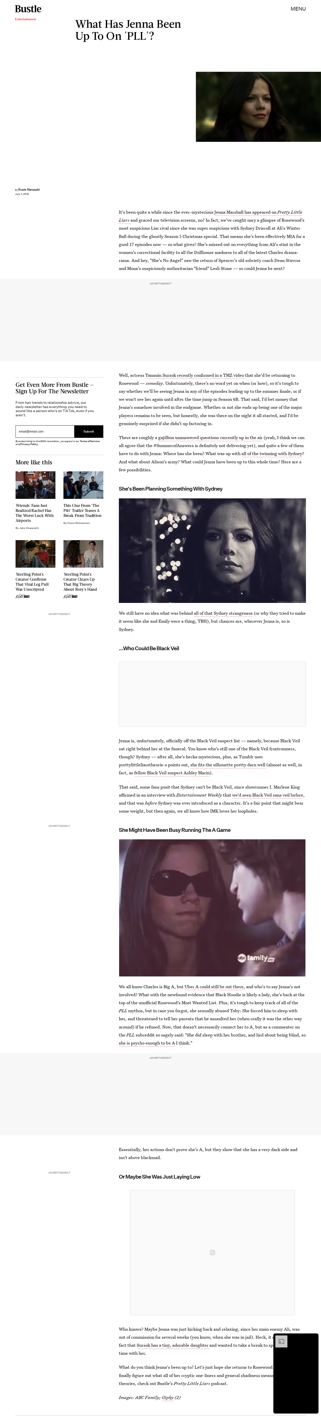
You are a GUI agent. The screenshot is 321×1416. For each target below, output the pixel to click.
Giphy (168, 1397)
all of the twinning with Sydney (272, 453)
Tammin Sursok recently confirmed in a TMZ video (194, 375)
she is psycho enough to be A (147, 1043)
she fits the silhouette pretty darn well (227, 765)
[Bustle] (28, 9)
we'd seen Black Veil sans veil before (267, 795)
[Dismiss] (313, 1338)
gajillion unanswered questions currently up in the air (210, 437)
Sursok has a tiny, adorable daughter (173, 1345)
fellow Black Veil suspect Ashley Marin (172, 773)
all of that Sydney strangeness (223, 613)
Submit (89, 431)
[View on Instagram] (212, 1253)
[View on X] (212, 694)
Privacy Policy (29, 444)
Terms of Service (90, 441)
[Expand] (279, 1338)
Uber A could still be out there (214, 986)
